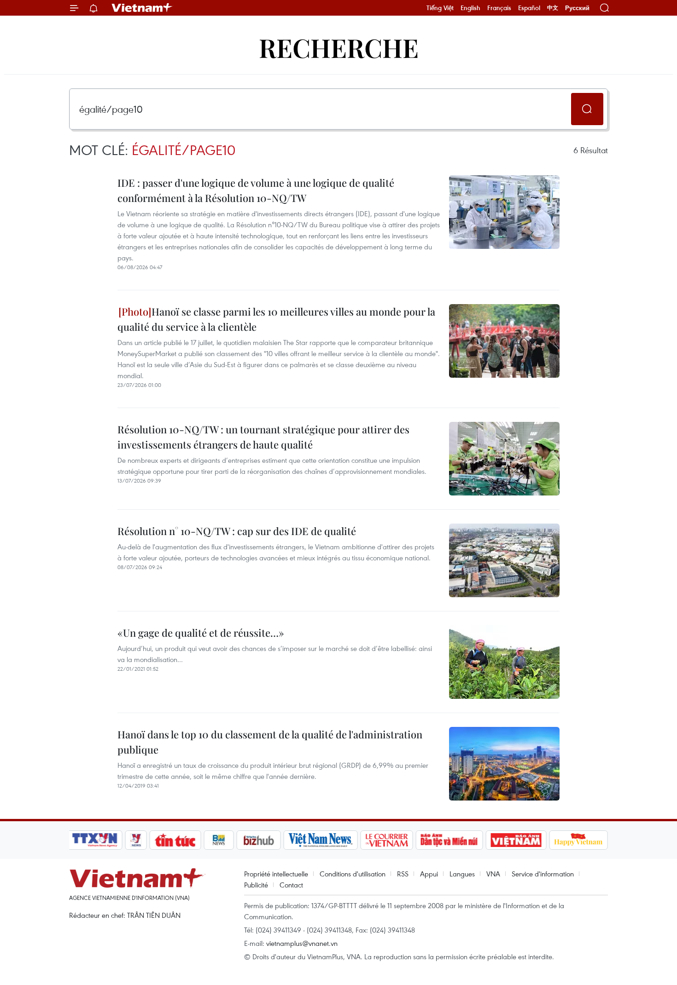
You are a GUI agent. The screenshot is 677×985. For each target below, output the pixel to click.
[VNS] (320, 840)
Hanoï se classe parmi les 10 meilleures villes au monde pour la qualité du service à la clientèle (276, 319)
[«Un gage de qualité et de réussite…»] (504, 662)
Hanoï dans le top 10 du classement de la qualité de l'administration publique (269, 741)
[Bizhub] (258, 840)
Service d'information (543, 873)
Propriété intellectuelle (276, 873)
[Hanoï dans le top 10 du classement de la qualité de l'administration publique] (504, 764)
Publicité (256, 884)
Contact (291, 884)
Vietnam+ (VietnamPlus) (142, 8)
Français (499, 8)
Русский (577, 8)
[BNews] (219, 840)
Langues (462, 873)
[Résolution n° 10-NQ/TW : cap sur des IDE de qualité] (504, 560)
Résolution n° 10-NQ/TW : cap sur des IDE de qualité (236, 531)
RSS (403, 873)
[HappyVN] (578, 840)
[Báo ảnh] (515, 840)
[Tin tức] (175, 840)
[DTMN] (449, 840)
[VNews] (136, 840)
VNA (493, 873)
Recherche (339, 47)
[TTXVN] (95, 840)
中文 (552, 8)
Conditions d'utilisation (352, 873)
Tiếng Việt (440, 8)
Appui (429, 873)
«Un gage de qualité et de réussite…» (200, 632)
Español (529, 8)
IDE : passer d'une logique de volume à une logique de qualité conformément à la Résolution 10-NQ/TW (255, 190)
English (470, 8)
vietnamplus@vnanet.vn (302, 943)
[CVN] (386, 840)
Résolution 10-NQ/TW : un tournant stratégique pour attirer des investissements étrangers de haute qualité (263, 436)
